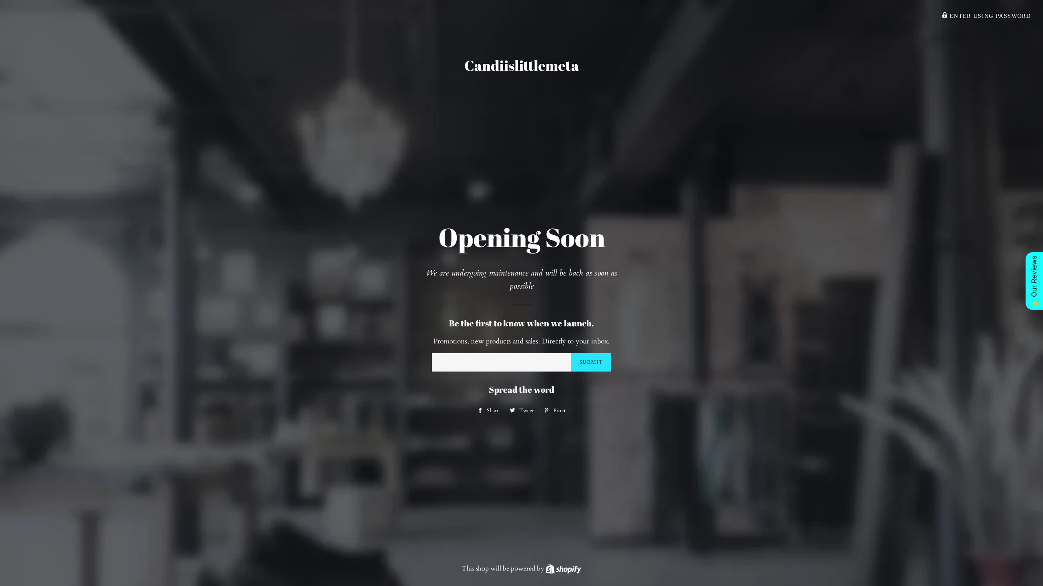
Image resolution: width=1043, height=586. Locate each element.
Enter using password (989, 16)
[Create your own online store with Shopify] (563, 568)
